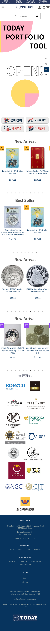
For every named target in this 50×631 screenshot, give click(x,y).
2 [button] (11, 193)
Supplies (37, 549)
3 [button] (15, 193)
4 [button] (19, 193)
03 (46, 69)
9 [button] (38, 193)
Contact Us (23, 561)
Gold (12, 549)
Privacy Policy (36, 561)
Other (28, 549)
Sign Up (25, 582)
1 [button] (7, 193)
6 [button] (27, 193)
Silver (20, 549)
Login (25, 578)
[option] (12, 167)
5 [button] (23, 193)
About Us (12, 561)
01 (46, 58)
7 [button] (30, 193)
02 (46, 64)
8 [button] (34, 193)
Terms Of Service (25, 565)
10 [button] (42, 193)
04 (46, 75)
